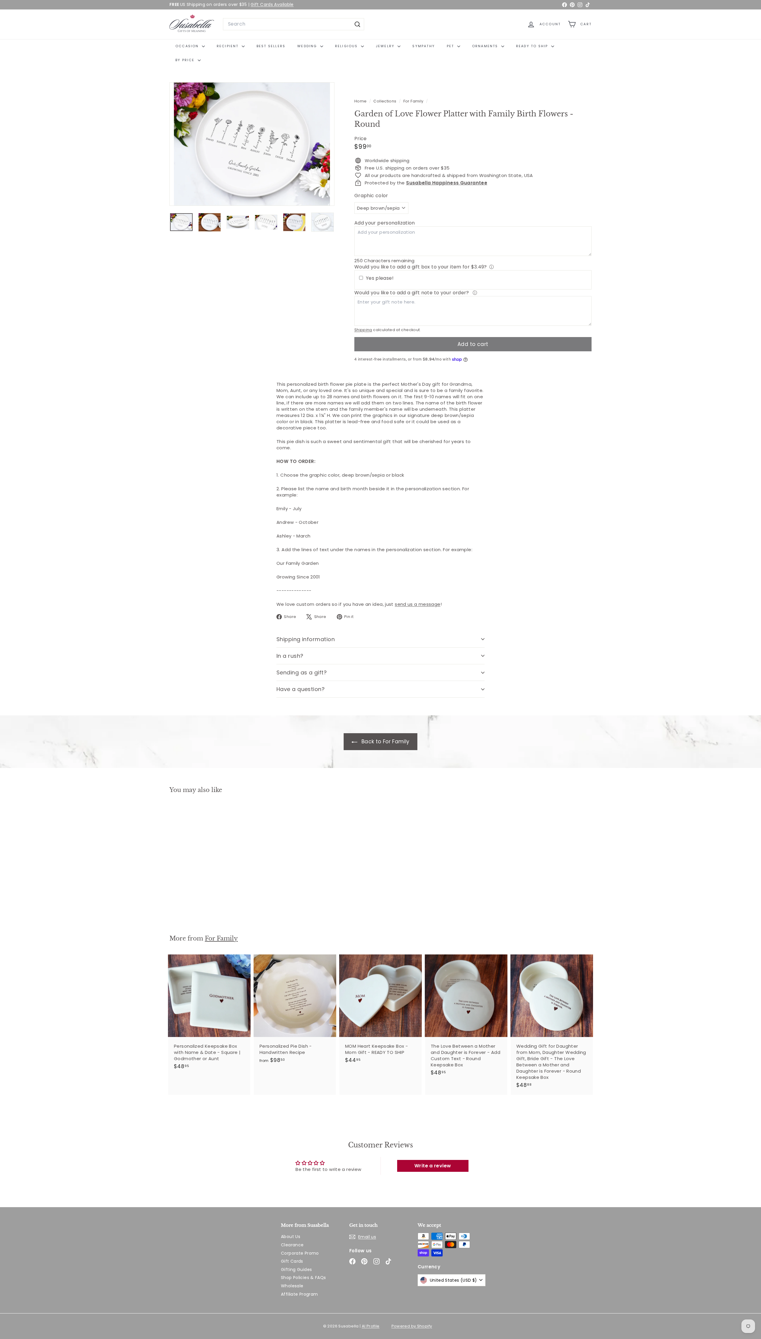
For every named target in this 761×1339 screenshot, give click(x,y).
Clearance (292, 1245)
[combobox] (293, 24)
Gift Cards (292, 1261)
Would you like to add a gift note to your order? (412, 292)
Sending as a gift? (301, 672)
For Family (413, 101)
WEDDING (308, 46)
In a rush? (290, 656)
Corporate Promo (300, 1253)
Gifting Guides (296, 1269)
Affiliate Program (299, 1294)
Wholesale (292, 1286)
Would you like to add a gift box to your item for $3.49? (420, 266)
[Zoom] (252, 144)
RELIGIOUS (347, 46)
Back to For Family (384, 741)
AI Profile (371, 1326)
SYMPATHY (423, 46)
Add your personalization (384, 222)
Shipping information (305, 639)
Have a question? (300, 689)
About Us (290, 1237)
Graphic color (371, 195)
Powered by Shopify (411, 1326)
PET (451, 46)
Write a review (432, 1165)
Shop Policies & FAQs (303, 1277)
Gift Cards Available (272, 4)
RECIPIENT (228, 46)
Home (361, 101)
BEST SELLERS (271, 46)
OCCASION (187, 46)
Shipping (363, 329)
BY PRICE (185, 60)
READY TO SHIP (533, 46)
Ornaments (486, 46)
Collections (385, 101)
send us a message (417, 604)
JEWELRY (386, 46)
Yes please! (380, 278)
